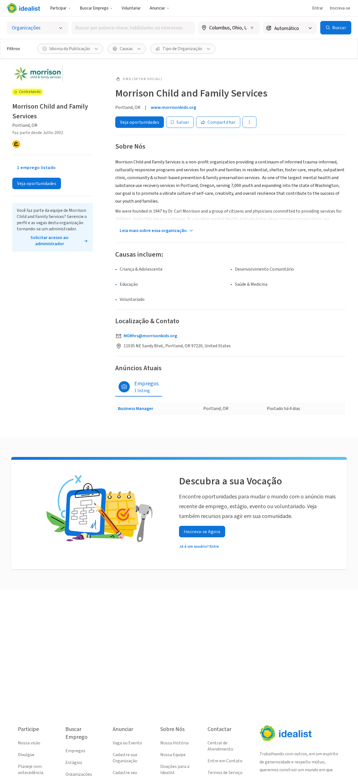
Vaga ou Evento (127, 743)
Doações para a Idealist (174, 769)
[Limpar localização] (252, 28)
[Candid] (16, 144)
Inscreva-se (340, 8)
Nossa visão (29, 743)
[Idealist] (23, 8)
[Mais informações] (229, 28)
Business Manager (135, 408)
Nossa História (174, 743)
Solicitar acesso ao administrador (49, 241)
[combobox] (133, 28)
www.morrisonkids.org (173, 107)
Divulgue (26, 755)
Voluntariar (131, 8)
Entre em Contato (225, 761)
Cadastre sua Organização (125, 758)
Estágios (73, 762)
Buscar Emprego (94, 8)
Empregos (75, 751)
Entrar (317, 8)
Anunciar (157, 8)
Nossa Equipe (173, 755)
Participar (58, 8)
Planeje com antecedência (30, 769)
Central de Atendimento (220, 746)
